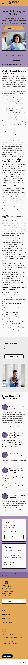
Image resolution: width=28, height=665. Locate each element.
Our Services (5, 611)
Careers (9, 643)
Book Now (14, 357)
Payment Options (7, 622)
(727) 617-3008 (16, 60)
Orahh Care (15, 643)
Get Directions (14, 537)
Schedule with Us (14, 28)
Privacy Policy (5, 641)
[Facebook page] (3, 630)
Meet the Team (6, 614)
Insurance (5, 626)
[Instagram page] (6, 630)
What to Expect (6, 618)
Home (3, 607)
